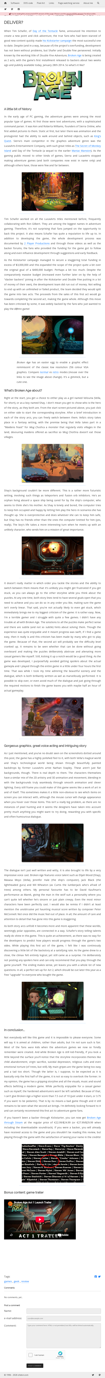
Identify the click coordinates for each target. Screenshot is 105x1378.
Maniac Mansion (81, 150)
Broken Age (74, 55)
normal (44, 372)
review (25, 1281)
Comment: (10, 1325)
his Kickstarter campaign (57, 40)
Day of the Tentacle (45, 31)
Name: (8, 1311)
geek (16, 1281)
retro (56, 372)
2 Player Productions (36, 243)
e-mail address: (13, 1318)
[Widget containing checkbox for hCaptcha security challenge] (46, 1355)
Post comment (34, 1366)
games (8, 1281)
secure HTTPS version (74, 14)
